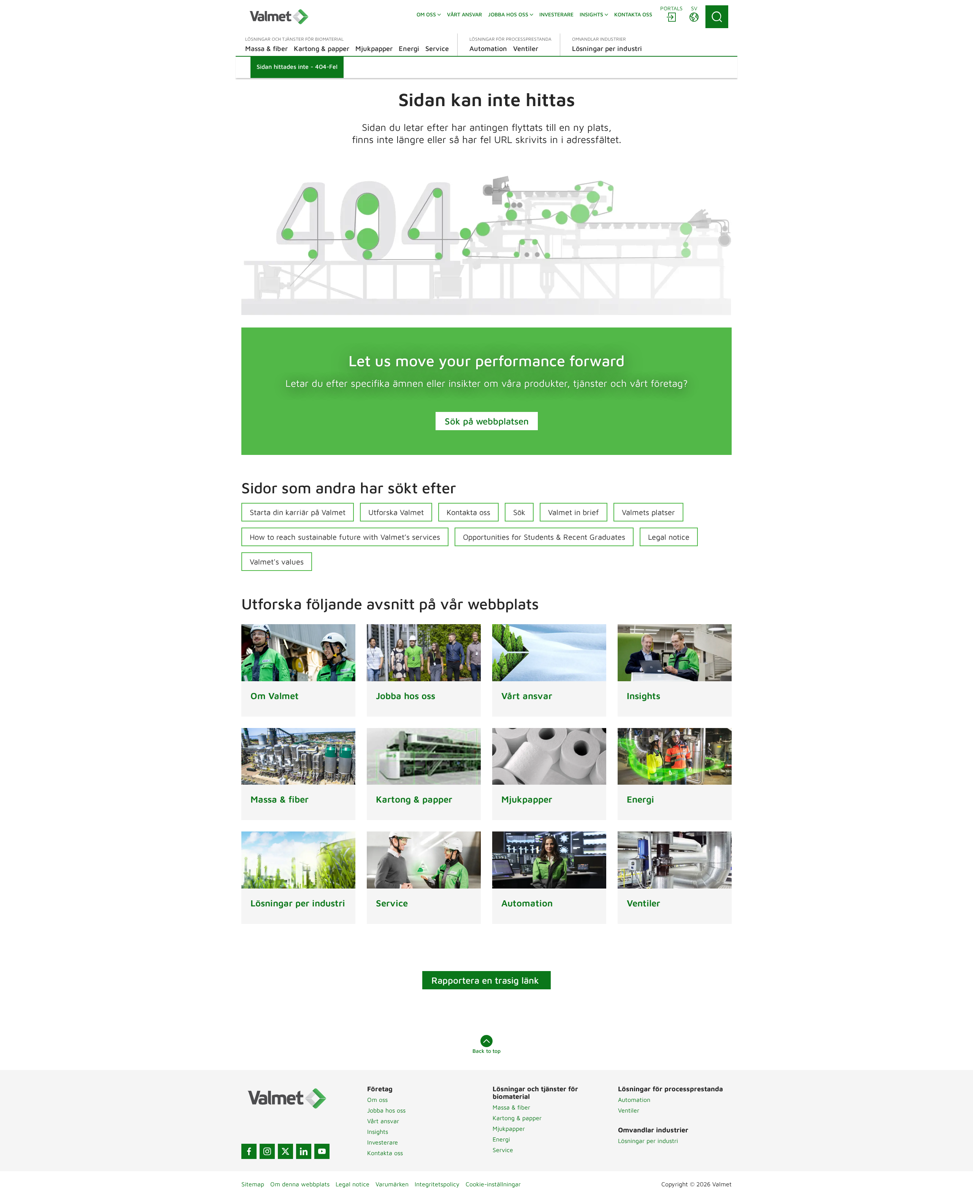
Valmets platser (648, 512)
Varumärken (392, 1184)
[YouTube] (322, 1151)
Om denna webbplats (300, 1184)
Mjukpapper (509, 1128)
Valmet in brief (573, 512)
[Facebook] (249, 1151)
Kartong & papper (517, 1117)
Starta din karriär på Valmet (297, 512)
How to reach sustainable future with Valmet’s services (345, 537)
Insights (377, 1131)
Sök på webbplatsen (487, 421)
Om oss (377, 1099)
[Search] (716, 16)
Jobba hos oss (386, 1110)
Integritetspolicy (437, 1184)
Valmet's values (277, 561)
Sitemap (252, 1184)
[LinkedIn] (303, 1151)
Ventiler (628, 1110)
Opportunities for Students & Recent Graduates (544, 537)
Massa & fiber (511, 1107)
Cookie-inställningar (493, 1184)
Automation (634, 1099)
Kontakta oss (468, 512)
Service (503, 1149)
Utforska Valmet (396, 512)
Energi (501, 1139)
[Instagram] (267, 1151)
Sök (519, 512)
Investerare (382, 1142)
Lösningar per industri (648, 1140)
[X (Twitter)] (285, 1151)
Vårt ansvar (383, 1121)
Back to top (486, 1051)
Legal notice (668, 537)
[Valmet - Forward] (279, 17)
